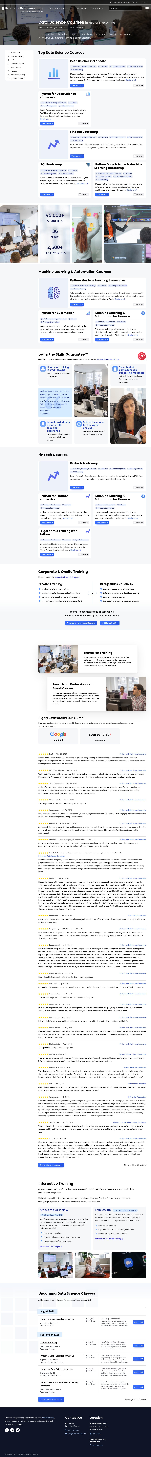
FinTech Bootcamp (48, 1342)
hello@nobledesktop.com (76, 1433)
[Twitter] (18, 1430)
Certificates (97, 8)
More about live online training (108, 1238)
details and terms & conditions (108, 359)
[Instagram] (12, 1430)
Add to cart (138, 1322)
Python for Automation (137, 915)
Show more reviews (50, 1164)
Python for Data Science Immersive (132, 754)
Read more (130, 79)
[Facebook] (7, 1430)
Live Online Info (97, 1445)
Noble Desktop (48, 1417)
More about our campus (50, 1246)
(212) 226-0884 (111, 622)
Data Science (79, 8)
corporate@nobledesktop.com (67, 576)
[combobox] (125, 8)
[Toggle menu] (147, 8)
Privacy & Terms (33, 1454)
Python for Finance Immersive (135, 1067)
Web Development (58, 8)
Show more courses (50, 1399)
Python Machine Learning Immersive (132, 1054)
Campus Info (96, 1433)
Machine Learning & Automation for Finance (129, 1122)
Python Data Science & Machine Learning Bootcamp (59, 1384)
